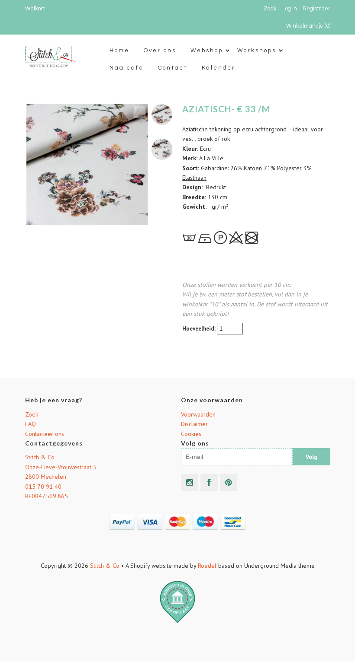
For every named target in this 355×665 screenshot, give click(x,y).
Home (119, 51)
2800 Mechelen (45, 476)
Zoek (31, 414)
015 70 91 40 (43, 486)
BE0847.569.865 (46, 496)
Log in (289, 9)
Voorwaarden (198, 414)
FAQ (30, 424)
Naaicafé (127, 68)
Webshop (206, 51)
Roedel (207, 566)
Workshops (256, 51)
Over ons (160, 51)
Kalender (219, 68)
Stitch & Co (40, 457)
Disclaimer (194, 424)
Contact (172, 68)
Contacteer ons (44, 434)
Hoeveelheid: (199, 328)
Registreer (316, 9)
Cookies (191, 434)
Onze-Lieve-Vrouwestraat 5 (61, 467)
